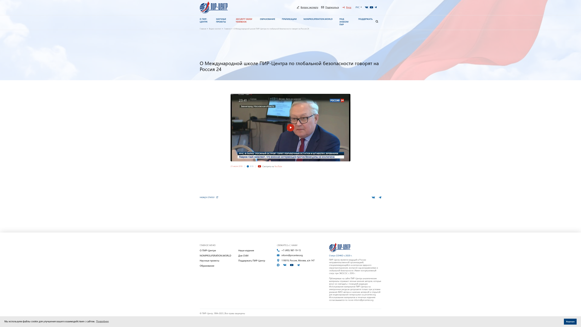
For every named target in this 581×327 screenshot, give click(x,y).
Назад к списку (207, 197)
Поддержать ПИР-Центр (251, 260)
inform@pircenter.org (292, 255)
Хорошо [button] (570, 321)
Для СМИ (243, 255)
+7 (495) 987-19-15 (291, 250)
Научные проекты (209, 260)
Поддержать (365, 19)
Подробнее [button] (102, 321)
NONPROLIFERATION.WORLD (215, 255)
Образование (207, 265)
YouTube (278, 166)
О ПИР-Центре (208, 250)
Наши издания (246, 250)
